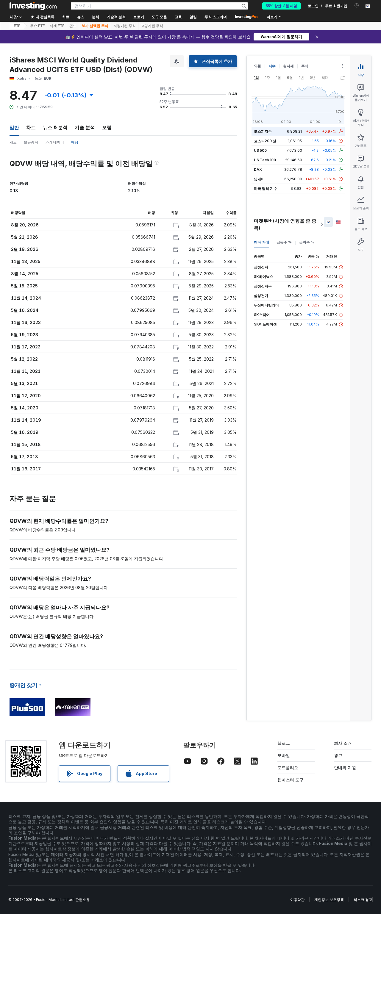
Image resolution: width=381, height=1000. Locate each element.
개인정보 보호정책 (329, 899)
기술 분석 (85, 127)
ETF (17, 26)
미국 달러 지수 (265, 188)
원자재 (288, 66)
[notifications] (356, 5)
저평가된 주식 (124, 26)
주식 (304, 66)
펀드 (72, 26)
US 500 (260, 150)
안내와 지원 (345, 767)
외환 (257, 66)
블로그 (283, 743)
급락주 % (306, 242)
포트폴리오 (287, 767)
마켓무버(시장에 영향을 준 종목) (285, 224)
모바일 (283, 755)
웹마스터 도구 (290, 779)
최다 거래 (261, 242)
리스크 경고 (363, 899)
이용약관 (297, 899)
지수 (272, 66)
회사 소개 (343, 743)
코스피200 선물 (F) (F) (272, 141)
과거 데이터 (54, 142)
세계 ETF (57, 26)
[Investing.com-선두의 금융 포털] (33, 6)
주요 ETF (37, 26)
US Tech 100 (265, 160)
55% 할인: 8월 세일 (281, 6)
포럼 (107, 127)
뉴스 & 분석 (55, 127)
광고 (338, 755)
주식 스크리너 (215, 17)
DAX (258, 169)
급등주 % (284, 242)
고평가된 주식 (152, 26)
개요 (13, 142)
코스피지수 (263, 131)
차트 (31, 127)
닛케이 (259, 179)
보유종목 (31, 142)
